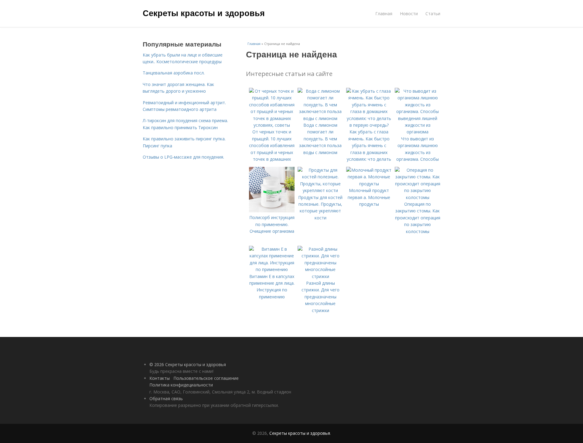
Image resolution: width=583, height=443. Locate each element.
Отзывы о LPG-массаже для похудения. (183, 157)
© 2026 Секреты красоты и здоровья (187, 364)
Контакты (159, 378)
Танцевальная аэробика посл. (174, 73)
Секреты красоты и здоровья (204, 13)
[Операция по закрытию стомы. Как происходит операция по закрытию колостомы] (417, 197)
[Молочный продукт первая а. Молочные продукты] (369, 184)
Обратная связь (166, 398)
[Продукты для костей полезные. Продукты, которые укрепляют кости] (320, 190)
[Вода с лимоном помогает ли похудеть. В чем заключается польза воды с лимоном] (320, 118)
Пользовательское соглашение (206, 378)
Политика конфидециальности (181, 385)
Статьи (432, 13)
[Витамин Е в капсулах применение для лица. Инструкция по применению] (272, 269)
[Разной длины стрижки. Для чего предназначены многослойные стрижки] (320, 276)
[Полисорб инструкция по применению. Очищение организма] (272, 211)
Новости (409, 13)
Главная (383, 13)
